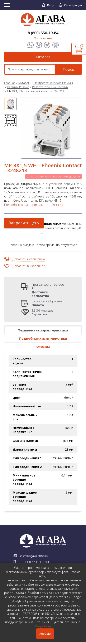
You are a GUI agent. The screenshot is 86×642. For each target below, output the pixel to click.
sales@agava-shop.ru (33, 556)
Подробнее (43, 626)
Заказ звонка (43, 38)
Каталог (43, 56)
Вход (50, 5)
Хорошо (45, 634)
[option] (10, 104)
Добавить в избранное (29, 266)
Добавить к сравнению (29, 259)
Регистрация (73, 5)
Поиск (68, 69)
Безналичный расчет (47, 303)
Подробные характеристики (23, 205)
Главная (9, 83)
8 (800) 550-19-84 (43, 32)
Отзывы (57, 205)
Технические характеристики (43, 330)
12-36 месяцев (43, 312)
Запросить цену (24, 222)
